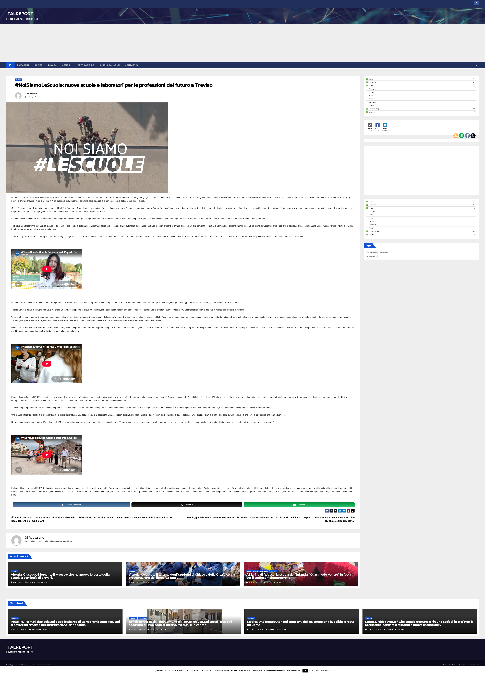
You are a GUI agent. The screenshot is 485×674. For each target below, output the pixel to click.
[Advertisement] (242, 43)
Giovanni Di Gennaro (37, 582)
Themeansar (48, 665)
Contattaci (132, 65)
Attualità (133, 618)
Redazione (32, 93)
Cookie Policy (383, 252)
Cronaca (14, 618)
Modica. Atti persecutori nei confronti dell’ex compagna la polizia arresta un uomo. (300, 623)
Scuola (18, 79)
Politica (369, 618)
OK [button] (305, 670)
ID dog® (52, 65)
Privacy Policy (372, 252)
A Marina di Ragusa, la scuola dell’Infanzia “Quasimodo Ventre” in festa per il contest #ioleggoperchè (298, 576)
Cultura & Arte (252, 571)
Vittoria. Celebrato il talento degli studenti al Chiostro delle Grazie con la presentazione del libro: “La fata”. (182, 576)
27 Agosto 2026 (138, 629)
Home (445, 665)
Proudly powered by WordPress (18, 665)
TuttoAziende (86, 65)
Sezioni (66, 65)
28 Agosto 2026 (20, 629)
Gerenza (462, 665)
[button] (477, 65)
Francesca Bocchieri (273, 582)
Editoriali (23, 65)
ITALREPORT (19, 13)
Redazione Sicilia (158, 629)
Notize (38, 65)
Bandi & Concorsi (110, 65)
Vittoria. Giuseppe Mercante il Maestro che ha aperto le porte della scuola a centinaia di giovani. (60, 576)
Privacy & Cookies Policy (319, 670)
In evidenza (264, 571)
